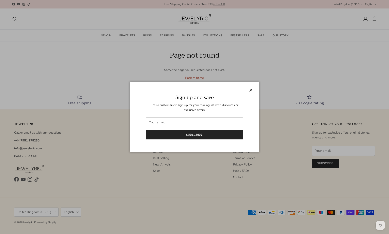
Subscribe (194, 135)
